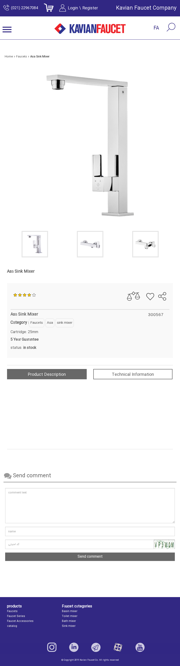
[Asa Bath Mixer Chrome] (145, 244)
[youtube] (140, 647)
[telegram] (159, 284)
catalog (12, 626)
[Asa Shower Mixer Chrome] (90, 244)
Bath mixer (69, 621)
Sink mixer (68, 626)
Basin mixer (69, 611)
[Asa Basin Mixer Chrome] (35, 244)
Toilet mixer (69, 616)
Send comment (90, 557)
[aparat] (118, 647)
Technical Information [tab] (133, 374)
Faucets (36, 323)
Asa (50, 323)
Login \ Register (83, 8)
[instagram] (51, 647)
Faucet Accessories (20, 621)
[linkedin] (74, 647)
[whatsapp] (167, 284)
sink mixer (64, 323)
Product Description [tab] (47, 374)
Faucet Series (16, 616)
